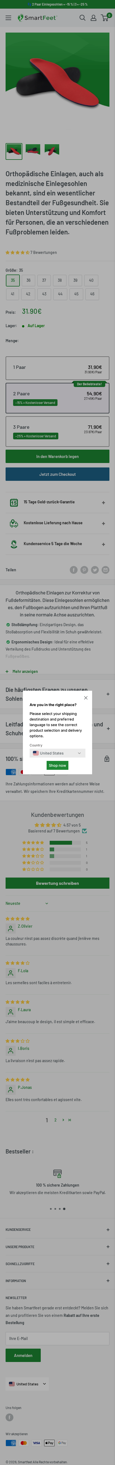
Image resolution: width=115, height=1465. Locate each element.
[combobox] (48, 753)
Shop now (57, 765)
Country (36, 745)
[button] (86, 698)
